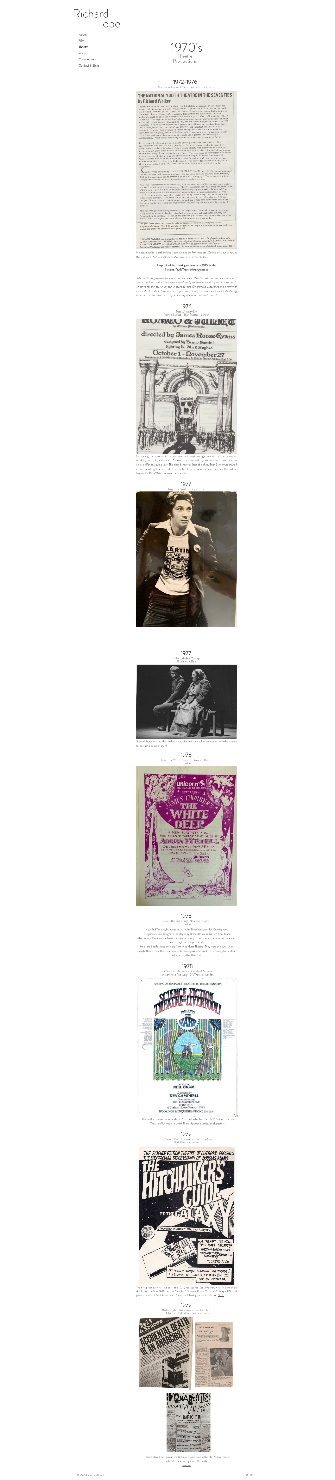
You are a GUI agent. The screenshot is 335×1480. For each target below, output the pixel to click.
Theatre (83, 47)
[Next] (231, 170)
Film (81, 41)
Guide (221, 1295)
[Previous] (142, 170)
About (83, 35)
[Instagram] (252, 1475)
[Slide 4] (192, 1279)
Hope (106, 23)
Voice (82, 53)
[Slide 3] (192, 1111)
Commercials (87, 59)
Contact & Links (89, 66)
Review (186, 1465)
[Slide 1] (186, 243)
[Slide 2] (188, 1111)
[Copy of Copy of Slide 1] (191, 620)
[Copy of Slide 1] (188, 447)
